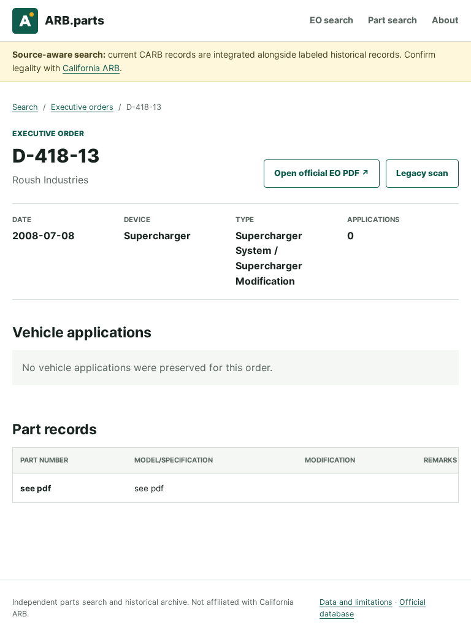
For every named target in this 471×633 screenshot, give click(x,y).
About (445, 20)
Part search (392, 20)
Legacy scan (422, 173)
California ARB (91, 68)
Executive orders (82, 107)
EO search (331, 20)
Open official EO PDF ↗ (321, 173)
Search (25, 107)
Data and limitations (356, 602)
